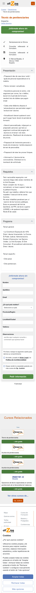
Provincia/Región (9, 312)
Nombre (6, 282)
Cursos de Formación (24, 514)
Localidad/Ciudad (9, 319)
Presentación (9, 70)
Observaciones (8, 334)
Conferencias (25, 524)
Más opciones (18, 589)
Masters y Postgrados (25, 519)
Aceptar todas (18, 576)
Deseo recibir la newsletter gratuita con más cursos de (19, 367)
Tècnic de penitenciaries (10, 437)
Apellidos (6, 290)
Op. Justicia (18, 500)
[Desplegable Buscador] (33, 3)
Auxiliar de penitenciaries (10, 452)
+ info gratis (18, 441)
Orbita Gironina (6, 23)
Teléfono (6, 327)
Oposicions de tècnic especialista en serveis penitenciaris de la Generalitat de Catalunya (17, 484)
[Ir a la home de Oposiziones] (12, 3)
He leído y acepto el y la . (18, 359)
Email (5, 297)
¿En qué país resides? (11, 305)
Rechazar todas (18, 582)
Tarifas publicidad (7, 521)
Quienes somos (9, 516)
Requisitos (8, 171)
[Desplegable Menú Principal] (3, 3)
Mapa (6, 513)
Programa (7, 221)
